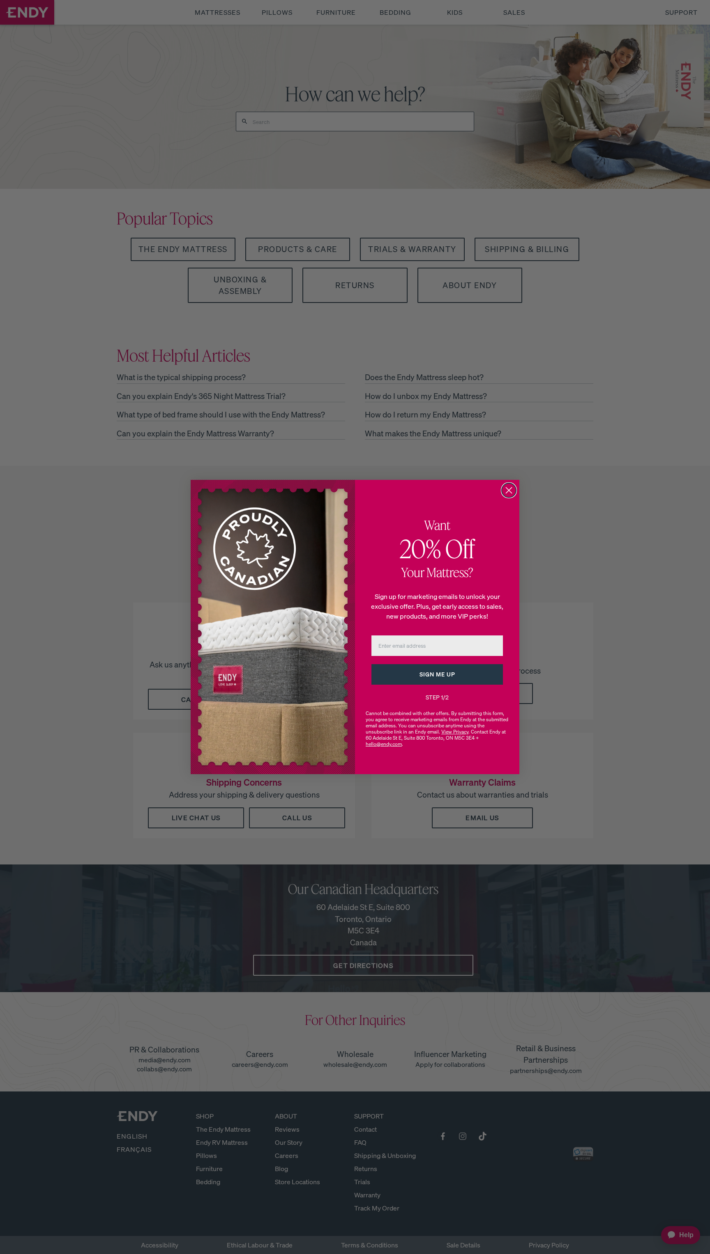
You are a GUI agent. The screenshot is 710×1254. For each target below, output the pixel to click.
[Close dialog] (509, 490)
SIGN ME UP (437, 674)
